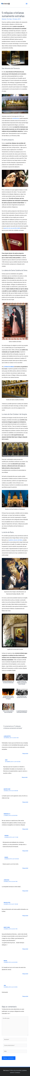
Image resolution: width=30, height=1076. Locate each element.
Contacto (17, 1072)
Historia (4, 19)
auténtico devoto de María (16, 540)
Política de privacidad (15, 1070)
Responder (25, 753)
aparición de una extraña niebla (12, 228)
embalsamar (15, 118)
